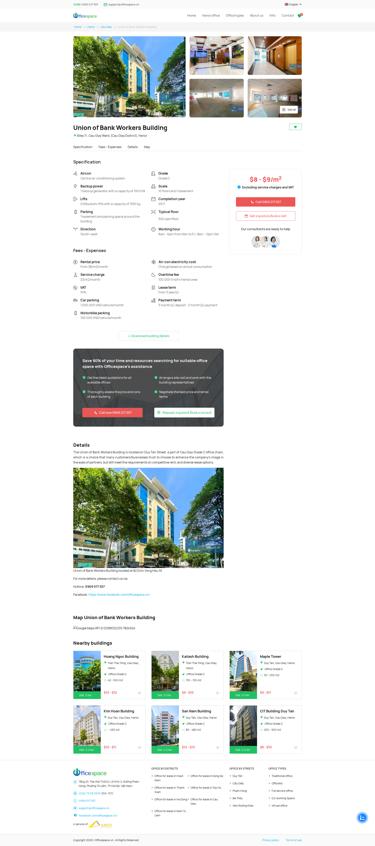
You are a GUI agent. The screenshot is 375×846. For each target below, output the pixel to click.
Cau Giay (106, 27)
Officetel (277, 783)
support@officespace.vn (123, 4)
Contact (288, 15)
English (293, 4)
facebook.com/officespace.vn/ (98, 815)
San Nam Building (196, 711)
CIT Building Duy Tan (277, 711)
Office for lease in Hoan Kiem (168, 778)
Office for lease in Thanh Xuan (169, 790)
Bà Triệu (238, 798)
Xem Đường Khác (243, 805)
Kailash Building (195, 656)
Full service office (282, 791)
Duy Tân (237, 776)
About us (256, 15)
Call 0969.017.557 (268, 202)
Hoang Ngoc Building (121, 656)
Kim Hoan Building (119, 711)
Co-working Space (283, 798)
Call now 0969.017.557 (115, 412)
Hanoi (91, 27)
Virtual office (279, 805)
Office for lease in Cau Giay (204, 801)
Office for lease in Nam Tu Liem (170, 813)
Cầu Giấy (238, 783)
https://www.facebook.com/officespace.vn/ (119, 594)
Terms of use (294, 840)
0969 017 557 (89, 4)
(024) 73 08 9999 (90, 793)
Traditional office (282, 776)
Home (191, 15)
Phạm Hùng (240, 791)
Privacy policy (270, 840)
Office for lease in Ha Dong (170, 799)
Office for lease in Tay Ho (206, 787)
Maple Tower (270, 656)
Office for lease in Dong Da (207, 776)
